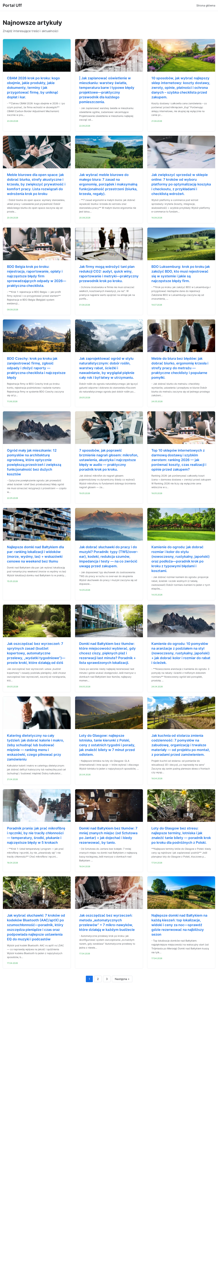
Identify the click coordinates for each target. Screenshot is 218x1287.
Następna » (122, 979)
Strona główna (205, 5)
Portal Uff (12, 5)
